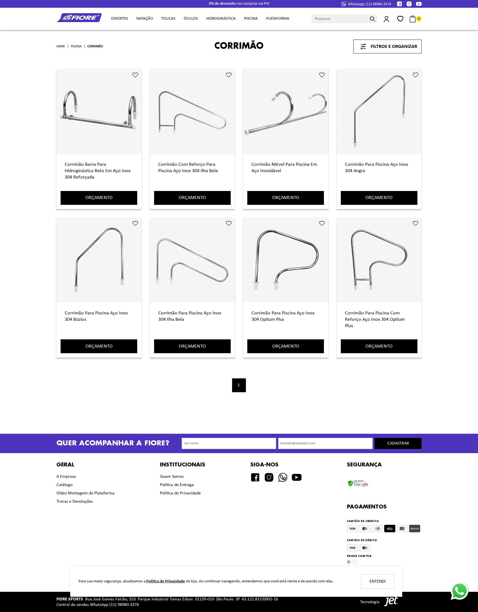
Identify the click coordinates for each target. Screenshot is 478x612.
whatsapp (459, 584)
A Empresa (66, 476)
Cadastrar (398, 443)
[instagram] (409, 4)
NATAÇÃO (144, 19)
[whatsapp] (283, 477)
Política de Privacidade (180, 493)
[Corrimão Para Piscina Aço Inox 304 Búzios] (99, 261)
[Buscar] (372, 19)
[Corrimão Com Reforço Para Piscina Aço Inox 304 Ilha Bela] (192, 113)
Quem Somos (172, 476)
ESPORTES (119, 19)
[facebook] (399, 4)
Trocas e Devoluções (74, 501)
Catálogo (64, 485)
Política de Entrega (177, 485)
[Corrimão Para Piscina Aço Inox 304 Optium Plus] (285, 261)
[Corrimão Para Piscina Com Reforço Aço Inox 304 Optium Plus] (379, 261)
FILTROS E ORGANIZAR (394, 46)
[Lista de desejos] (400, 19)
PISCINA (251, 19)
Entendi (378, 581)
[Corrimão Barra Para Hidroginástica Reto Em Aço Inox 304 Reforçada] (99, 113)
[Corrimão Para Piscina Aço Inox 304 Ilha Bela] (192, 261)
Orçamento (99, 197)
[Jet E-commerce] (389, 602)
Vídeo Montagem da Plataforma (85, 493)
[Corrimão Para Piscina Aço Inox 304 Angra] (379, 113)
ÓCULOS (191, 19)
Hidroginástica (221, 19)
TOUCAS (168, 19)
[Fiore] (79, 18)
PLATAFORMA (277, 19)
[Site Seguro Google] (364, 481)
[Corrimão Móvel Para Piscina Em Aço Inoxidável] (285, 113)
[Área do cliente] (386, 19)
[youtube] (419, 4)
